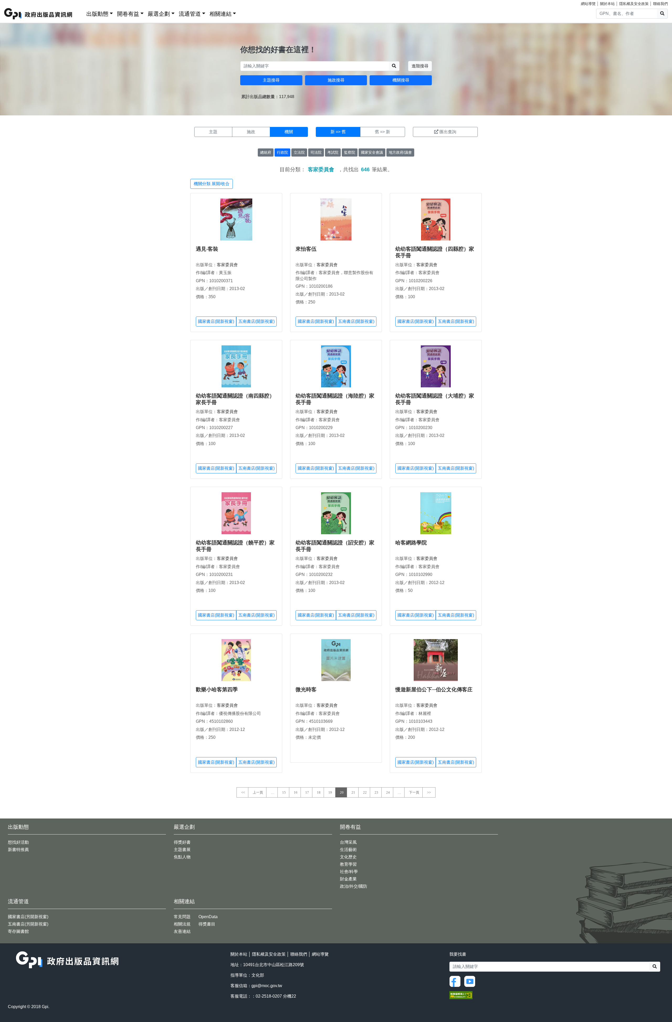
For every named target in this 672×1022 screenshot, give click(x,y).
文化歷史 (348, 857)
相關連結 (220, 14)
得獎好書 (182, 842)
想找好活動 (18, 842)
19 (330, 792)
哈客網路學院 (411, 542)
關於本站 (607, 4)
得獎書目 (206, 924)
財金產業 (348, 879)
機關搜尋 (400, 80)
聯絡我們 (660, 4)
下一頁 (414, 792)
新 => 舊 (338, 132)
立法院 (299, 152)
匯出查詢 (447, 132)
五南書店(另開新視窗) (28, 924)
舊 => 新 (382, 132)
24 (388, 792)
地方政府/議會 (400, 152)
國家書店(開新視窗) (216, 321)
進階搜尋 (420, 66)
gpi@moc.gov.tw (266, 985)
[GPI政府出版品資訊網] (38, 14)
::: (80, 12)
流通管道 (190, 14)
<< (243, 792)
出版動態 (97, 14)
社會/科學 (349, 871)
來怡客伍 (306, 249)
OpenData (208, 916)
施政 (251, 132)
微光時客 (306, 689)
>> (429, 792)
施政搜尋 (336, 80)
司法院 (316, 152)
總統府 (265, 152)
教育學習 (348, 864)
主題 (213, 132)
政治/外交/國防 (353, 886)
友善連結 (182, 931)
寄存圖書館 (18, 931)
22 (365, 792)
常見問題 (182, 916)
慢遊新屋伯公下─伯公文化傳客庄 (433, 689)
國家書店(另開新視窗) (28, 916)
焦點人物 (182, 857)
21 (353, 792)
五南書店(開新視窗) (256, 321)
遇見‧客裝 (207, 249)
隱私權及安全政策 (634, 4)
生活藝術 (348, 849)
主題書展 (182, 849)
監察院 (349, 152)
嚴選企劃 (159, 14)
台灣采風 (348, 842)
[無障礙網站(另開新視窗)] (460, 994)
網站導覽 (588, 4)
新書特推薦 (18, 849)
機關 (289, 132)
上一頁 (258, 792)
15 (284, 792)
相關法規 (182, 924)
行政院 (282, 152)
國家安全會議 (372, 152)
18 (319, 792)
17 (307, 792)
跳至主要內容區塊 (14, 3)
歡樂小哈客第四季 (217, 689)
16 (295, 792)
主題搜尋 (271, 80)
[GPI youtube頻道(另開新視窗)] (471, 981)
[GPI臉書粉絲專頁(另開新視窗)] (456, 981)
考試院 (332, 152)
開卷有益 (128, 14)
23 (376, 792)
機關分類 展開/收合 (211, 183)
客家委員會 (227, 265)
